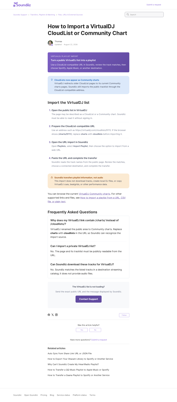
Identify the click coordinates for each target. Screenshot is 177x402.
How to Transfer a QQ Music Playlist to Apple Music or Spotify (78, 369)
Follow (124, 315)
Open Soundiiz (31, 395)
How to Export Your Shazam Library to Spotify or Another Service (80, 359)
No (95, 330)
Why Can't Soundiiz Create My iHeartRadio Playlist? (73, 364)
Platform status (80, 395)
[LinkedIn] (56, 315)
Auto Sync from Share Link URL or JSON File (70, 353)
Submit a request (154, 4)
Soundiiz (17, 395)
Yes (81, 330)
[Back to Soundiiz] (22, 4)
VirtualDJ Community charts (94, 193)
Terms (92, 395)
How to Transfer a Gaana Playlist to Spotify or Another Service (78, 375)
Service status (63, 395)
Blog (52, 395)
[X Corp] (52, 315)
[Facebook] (49, 315)
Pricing (44, 395)
